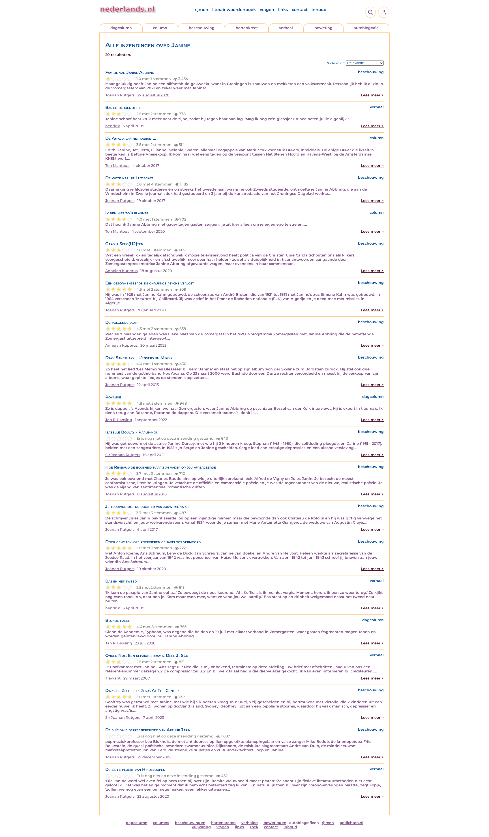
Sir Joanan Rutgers (122, 455)
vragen (267, 9)
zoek (254, 827)
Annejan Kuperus (121, 271)
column (160, 28)
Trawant (113, 678)
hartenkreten (223, 823)
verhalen (249, 823)
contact (300, 9)
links (283, 9)
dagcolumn (121, 28)
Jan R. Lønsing (118, 420)
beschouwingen (190, 823)
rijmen (201, 9)
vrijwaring (201, 827)
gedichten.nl (351, 823)
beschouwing (202, 28)
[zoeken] (370, 12)
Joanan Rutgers (119, 95)
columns (161, 823)
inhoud (319, 9)
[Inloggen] (383, 12)
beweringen (274, 823)
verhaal (286, 28)
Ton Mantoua (117, 165)
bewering (323, 28)
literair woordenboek (234, 9)
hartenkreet (247, 28)
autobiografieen (304, 823)
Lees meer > (372, 95)
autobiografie (366, 28)
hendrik (112, 126)
